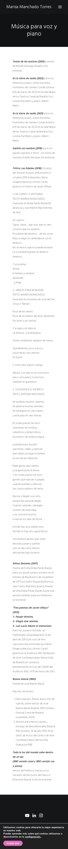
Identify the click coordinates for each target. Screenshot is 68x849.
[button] (60, 7)
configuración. (33, 836)
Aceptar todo (13, 843)
